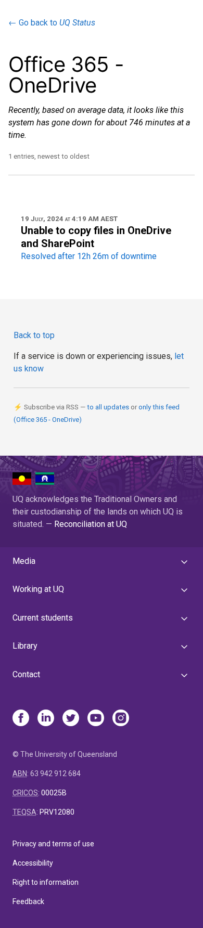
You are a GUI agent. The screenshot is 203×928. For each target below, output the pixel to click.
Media (23, 561)
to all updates (108, 407)
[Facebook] (20, 719)
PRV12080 (57, 812)
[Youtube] (95, 719)
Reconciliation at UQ (90, 524)
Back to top (34, 335)
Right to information (45, 882)
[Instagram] (120, 719)
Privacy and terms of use (53, 844)
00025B (54, 793)
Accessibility (32, 863)
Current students (42, 618)
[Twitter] (70, 719)
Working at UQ (38, 589)
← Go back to (51, 23)
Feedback (28, 901)
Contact (26, 674)
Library (24, 646)
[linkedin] (45, 719)
